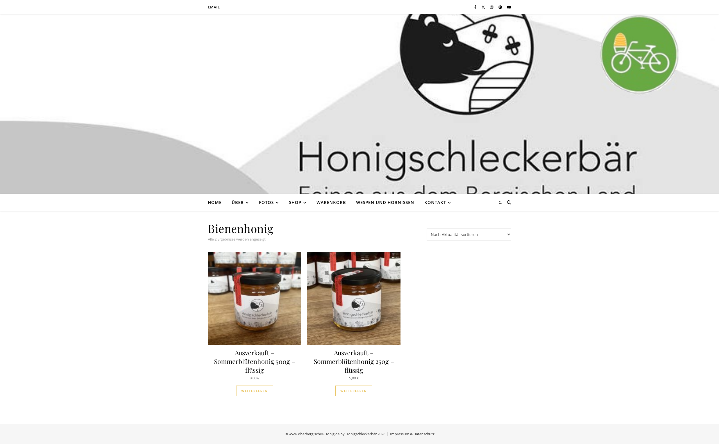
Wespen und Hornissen (385, 202)
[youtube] (509, 7)
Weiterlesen (254, 391)
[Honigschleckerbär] (359, 104)
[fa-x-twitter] (483, 7)
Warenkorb (331, 202)
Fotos (266, 202)
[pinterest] (501, 7)
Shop (295, 202)
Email (214, 7)
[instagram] (492, 7)
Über (238, 202)
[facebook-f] (475, 7)
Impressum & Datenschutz (412, 433)
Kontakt (435, 202)
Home (215, 202)
